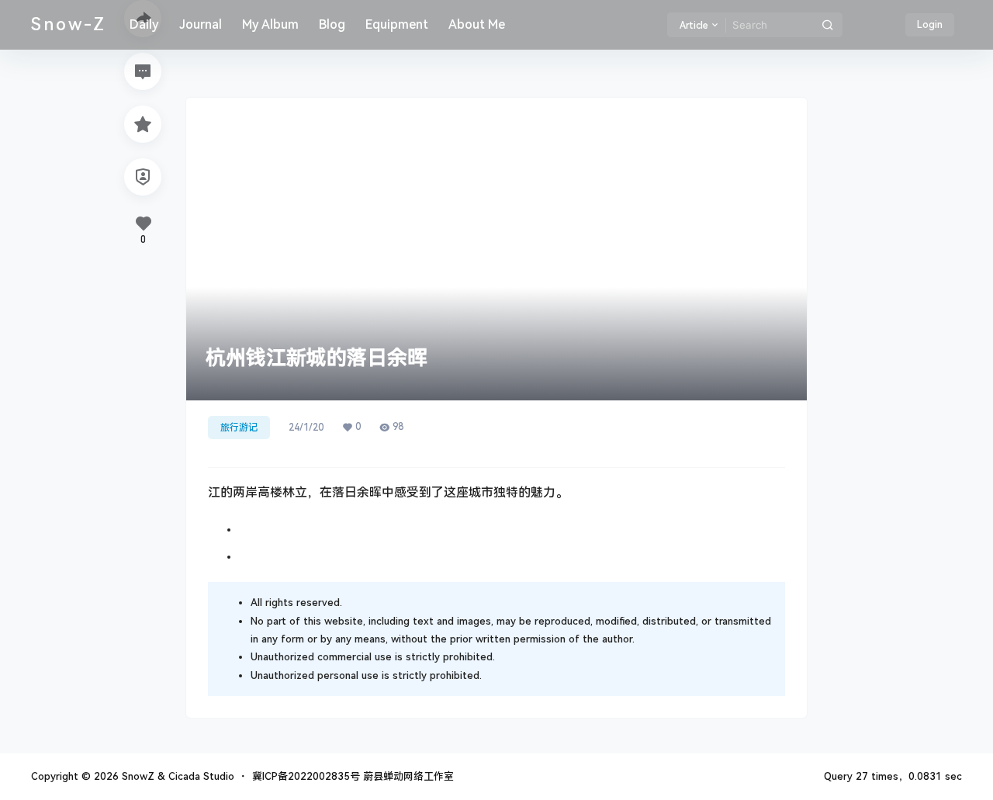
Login (930, 24)
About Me (476, 24)
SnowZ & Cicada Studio (176, 776)
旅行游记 (239, 427)
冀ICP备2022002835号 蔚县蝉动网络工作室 (353, 776)
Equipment (396, 24)
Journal (200, 24)
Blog (332, 24)
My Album (270, 24)
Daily (144, 24)
